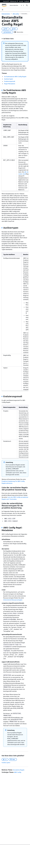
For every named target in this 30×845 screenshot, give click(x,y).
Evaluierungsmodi (9, 81)
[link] (24, 14)
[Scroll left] (9, 5)
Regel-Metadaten (9, 83)
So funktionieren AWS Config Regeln (15, 76)
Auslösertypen (8, 79)
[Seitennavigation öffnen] (2, 9)
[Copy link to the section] (2, 90)
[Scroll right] (23, 5)
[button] (8, 38)
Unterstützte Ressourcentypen (12, 600)
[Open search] (26, 5)
